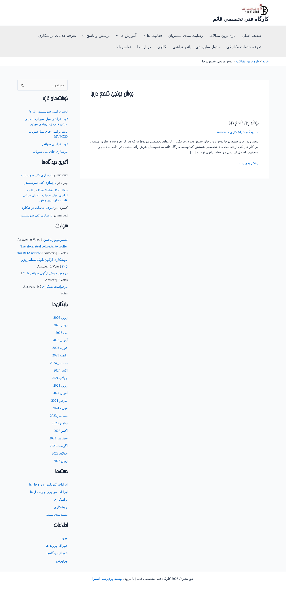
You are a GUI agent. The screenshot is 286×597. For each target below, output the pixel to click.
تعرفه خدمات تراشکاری (57, 36)
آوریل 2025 (60, 340)
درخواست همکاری (55, 286)
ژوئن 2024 (60, 385)
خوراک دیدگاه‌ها (57, 553)
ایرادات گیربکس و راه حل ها (48, 484)
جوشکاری (61, 507)
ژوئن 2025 (60, 325)
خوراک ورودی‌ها (57, 545)
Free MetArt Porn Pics (53, 190)
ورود (64, 538)
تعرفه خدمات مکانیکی (243, 47)
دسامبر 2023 (59, 415)
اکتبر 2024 (61, 370)
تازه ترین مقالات (222, 36)
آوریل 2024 (60, 393)
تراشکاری (236, 132)
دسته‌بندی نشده (57, 514)
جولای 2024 (60, 378)
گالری (161, 47)
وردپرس (62, 560)
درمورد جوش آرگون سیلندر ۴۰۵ (45, 273)
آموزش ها (128, 36)
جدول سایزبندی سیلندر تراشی (196, 47)
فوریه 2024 (60, 408)
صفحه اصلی (251, 36)
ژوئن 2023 (60, 461)
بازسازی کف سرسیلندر (36, 175)
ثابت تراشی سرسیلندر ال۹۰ (48, 111)
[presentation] (145, 35)
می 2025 (61, 332)
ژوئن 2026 (60, 317)
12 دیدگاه (252, 132)
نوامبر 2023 (60, 423)
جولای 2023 (60, 453)
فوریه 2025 (60, 348)
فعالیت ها (154, 36)
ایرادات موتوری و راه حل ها (49, 492)
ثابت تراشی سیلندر (55, 144)
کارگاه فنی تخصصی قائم (241, 19)
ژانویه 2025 (60, 355)
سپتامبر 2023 (58, 438)
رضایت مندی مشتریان (185, 36)
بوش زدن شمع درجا (243, 123)
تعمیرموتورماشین (55, 239)
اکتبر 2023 (61, 431)
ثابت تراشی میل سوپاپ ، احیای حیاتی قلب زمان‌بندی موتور (45, 195)
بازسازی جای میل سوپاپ (50, 151)
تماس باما (123, 47)
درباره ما (144, 47)
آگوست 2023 (59, 446)
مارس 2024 (59, 400)
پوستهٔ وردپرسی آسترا (107, 578)
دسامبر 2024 (59, 363)
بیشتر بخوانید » (248, 163)
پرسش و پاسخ (98, 36)
